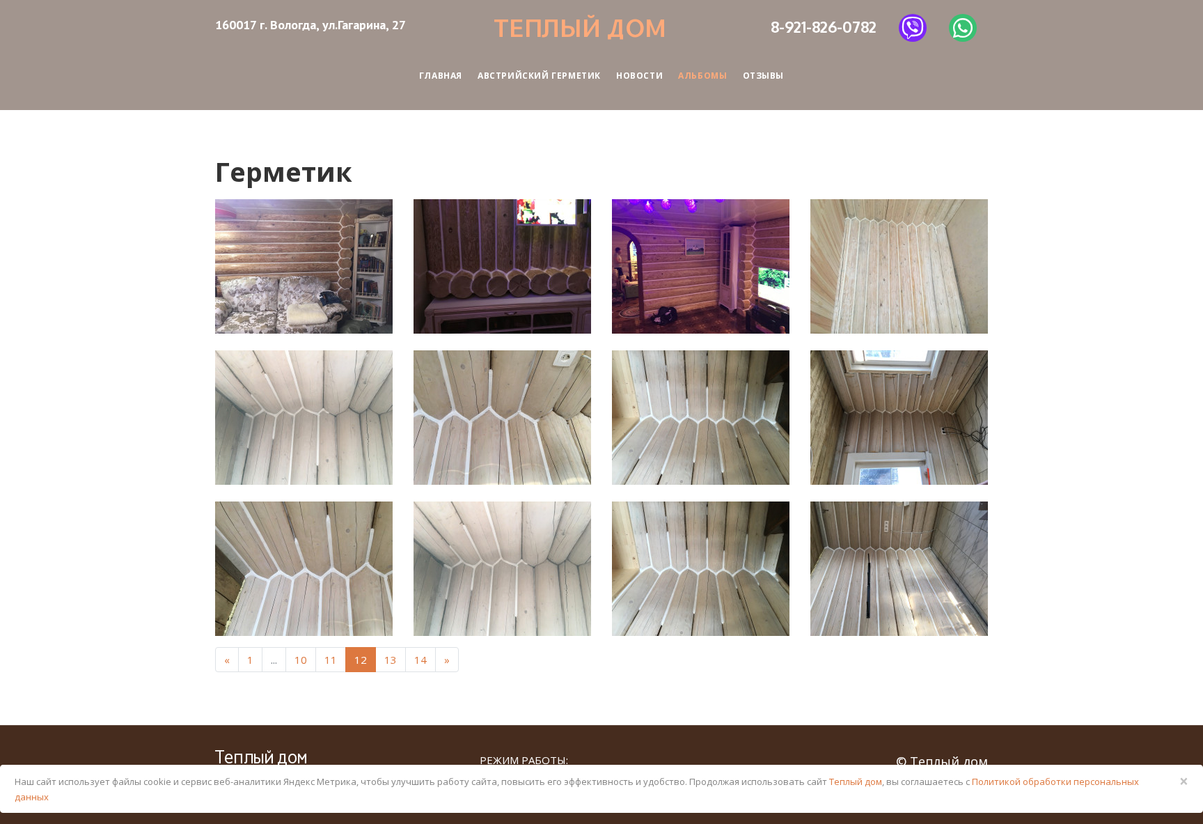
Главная (440, 75)
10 (300, 660)
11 (330, 660)
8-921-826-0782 (823, 26)
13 (390, 660)
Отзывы (764, 75)
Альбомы (702, 75)
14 (420, 660)
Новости (639, 75)
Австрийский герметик (539, 75)
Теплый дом (580, 27)
